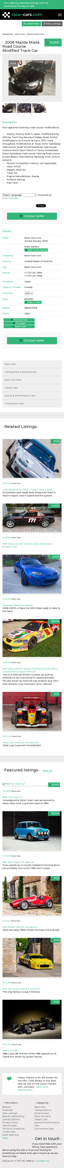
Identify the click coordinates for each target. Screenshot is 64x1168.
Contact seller (33, 216)
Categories (7, 34)
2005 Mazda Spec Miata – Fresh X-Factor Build (27, 489)
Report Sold (20, 326)
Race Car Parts (13, 379)
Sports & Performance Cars (20, 395)
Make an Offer (34, 302)
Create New (32, 23)
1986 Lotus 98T (10, 1050)
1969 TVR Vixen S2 (12, 797)
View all (47, 770)
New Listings (53, 23)
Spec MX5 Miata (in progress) (17, 605)
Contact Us (43, 1160)
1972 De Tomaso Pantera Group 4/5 (21, 989)
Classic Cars (11, 387)
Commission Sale (14, 403)
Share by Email (20, 320)
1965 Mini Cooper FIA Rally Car (18, 862)
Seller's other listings (37, 250)
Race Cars (20, 34)
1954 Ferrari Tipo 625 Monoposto (19, 927)
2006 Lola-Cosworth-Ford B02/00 (20, 742)
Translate (13, 198)
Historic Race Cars (35, 34)
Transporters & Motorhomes (21, 372)
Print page (20, 323)
